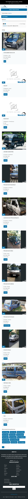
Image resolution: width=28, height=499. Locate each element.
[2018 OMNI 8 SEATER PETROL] (14, 140)
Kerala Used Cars (6, 479)
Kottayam (17, 465)
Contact (16, 496)
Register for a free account (15, 3)
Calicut (5, 466)
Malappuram (18, 466)
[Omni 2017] (14, 74)
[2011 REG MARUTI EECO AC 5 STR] (14, 41)
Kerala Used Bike (7, 480)
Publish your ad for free (14, 9)
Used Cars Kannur (12, 434)
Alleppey (5, 465)
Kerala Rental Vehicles (7, 482)
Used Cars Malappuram (21, 437)
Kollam (5, 474)
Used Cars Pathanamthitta (15, 439)
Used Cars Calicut (13, 432)
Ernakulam (6, 468)
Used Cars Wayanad (21, 442)
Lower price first (9, 25)
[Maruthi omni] (14, 107)
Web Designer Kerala (14, 494)
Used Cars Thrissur (14, 442)
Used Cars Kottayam (13, 437)
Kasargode (5, 473)
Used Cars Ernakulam (20, 432)
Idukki (5, 470)
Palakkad (17, 468)
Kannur (5, 471)
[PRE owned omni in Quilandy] (14, 273)
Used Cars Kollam (5, 437)
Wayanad (17, 474)
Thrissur (17, 473)
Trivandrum (18, 471)
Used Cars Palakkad (6, 439)
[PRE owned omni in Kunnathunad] (14, 173)
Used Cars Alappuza (6, 432)
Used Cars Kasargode (20, 434)
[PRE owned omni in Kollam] (14, 240)
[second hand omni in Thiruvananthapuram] (14, 206)
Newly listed (5, 25)
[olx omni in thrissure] (14, 339)
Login (9, 3)
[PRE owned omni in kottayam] (14, 306)
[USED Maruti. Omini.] (14, 372)
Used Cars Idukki (5, 434)
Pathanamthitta (18, 470)
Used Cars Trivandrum (6, 442)
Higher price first (15, 25)
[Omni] (14, 405)
